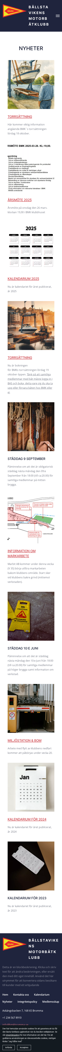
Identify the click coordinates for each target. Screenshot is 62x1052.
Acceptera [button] (24, 1047)
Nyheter (7, 1001)
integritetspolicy (12, 1035)
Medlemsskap (50, 1001)
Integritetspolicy (27, 1001)
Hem (5, 994)
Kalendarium (41, 994)
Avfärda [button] (8, 1047)
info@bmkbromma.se (15, 1024)
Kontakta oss (21, 994)
